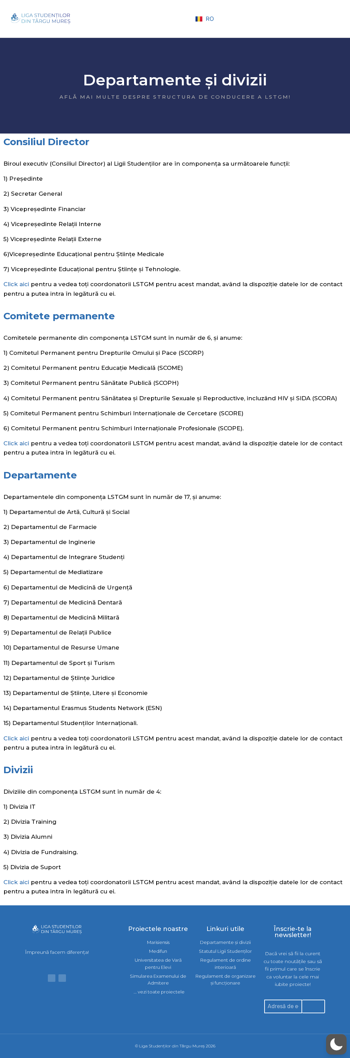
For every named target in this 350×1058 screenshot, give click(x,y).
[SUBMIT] (313, 1006)
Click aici (16, 284)
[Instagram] (62, 978)
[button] (183, 18)
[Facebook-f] (51, 978)
